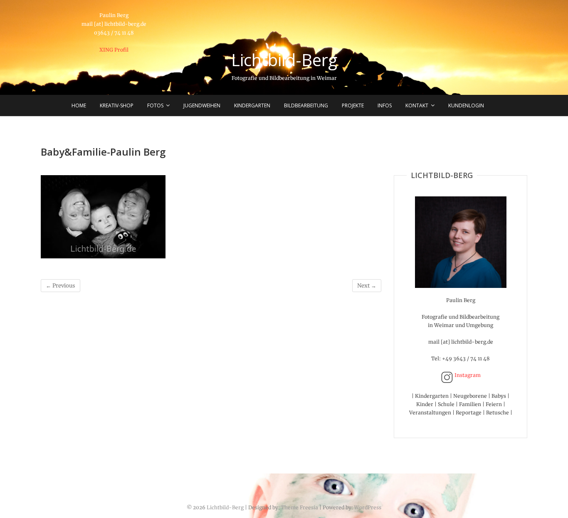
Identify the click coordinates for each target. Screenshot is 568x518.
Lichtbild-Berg (284, 60)
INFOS (385, 105)
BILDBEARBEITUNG (306, 105)
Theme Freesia (299, 507)
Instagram (467, 375)
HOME (79, 105)
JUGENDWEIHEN (201, 105)
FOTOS (155, 105)
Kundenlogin (466, 105)
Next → (366, 285)
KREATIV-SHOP (116, 105)
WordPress (367, 507)
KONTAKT (416, 105)
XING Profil (113, 50)
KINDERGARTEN (252, 105)
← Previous (60, 285)
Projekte (353, 105)
